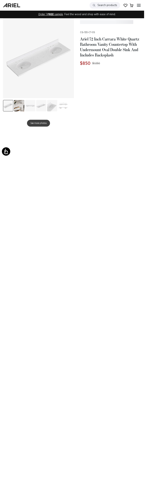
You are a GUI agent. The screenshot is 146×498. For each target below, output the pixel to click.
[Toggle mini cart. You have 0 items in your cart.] (131, 5)
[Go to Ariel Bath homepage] (11, 5)
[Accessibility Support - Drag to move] (6, 151)
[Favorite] (125, 5)
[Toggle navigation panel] (138, 5)
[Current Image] (8, 104)
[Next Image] (19, 104)
